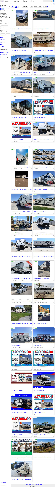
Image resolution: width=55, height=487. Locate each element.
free (2, 21)
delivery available (4, 49)
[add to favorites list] (12, 29)
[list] (12, 7)
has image (3, 11)
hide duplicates (4, 14)
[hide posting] (31, 29)
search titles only (4, 10)
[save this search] (54, 4)
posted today (3, 13)
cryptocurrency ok (4, 50)
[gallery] (16, 7)
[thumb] (14, 7)
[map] (18, 7)
